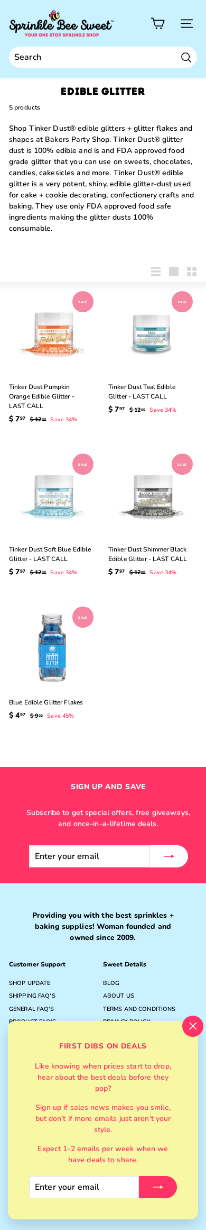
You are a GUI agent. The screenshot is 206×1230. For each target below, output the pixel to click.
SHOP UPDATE (29, 983)
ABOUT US (118, 996)
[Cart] (157, 23)
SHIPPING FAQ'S (32, 996)
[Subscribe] (158, 1187)
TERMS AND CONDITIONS (139, 1009)
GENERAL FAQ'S (31, 1009)
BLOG (111, 983)
